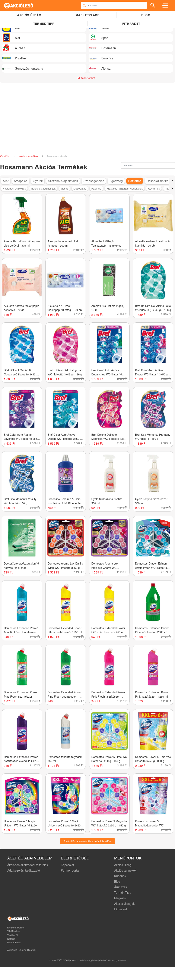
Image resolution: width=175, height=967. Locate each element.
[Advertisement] (87, 117)
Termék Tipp (122, 892)
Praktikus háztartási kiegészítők (124, 188)
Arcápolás (20, 181)
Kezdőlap (6, 156)
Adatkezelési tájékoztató (23, 870)
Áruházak (120, 887)
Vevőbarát (12, 935)
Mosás (64, 188)
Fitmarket (131, 24)
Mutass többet (86, 78)
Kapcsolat (67, 865)
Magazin (120, 898)
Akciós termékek (29, 156)
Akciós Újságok (124, 903)
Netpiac (11, 938)
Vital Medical (13, 931)
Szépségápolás (93, 181)
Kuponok (120, 876)
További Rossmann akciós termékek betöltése (88, 841)
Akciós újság (29, 15)
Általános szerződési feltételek (27, 865)
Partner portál (70, 870)
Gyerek (38, 181)
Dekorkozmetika (157, 181)
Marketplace (87, 15)
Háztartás (134, 181)
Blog (145, 15)
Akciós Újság (122, 865)
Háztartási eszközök (14, 188)
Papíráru (96, 188)
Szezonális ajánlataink (63, 181)
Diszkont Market (15, 927)
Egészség (116, 181)
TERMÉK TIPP (43, 24)
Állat (6, 181)
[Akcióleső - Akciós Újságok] (19, 5)
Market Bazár (14, 942)
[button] (172, 180)
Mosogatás (79, 188)
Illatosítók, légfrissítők (43, 188)
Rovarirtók (154, 188)
